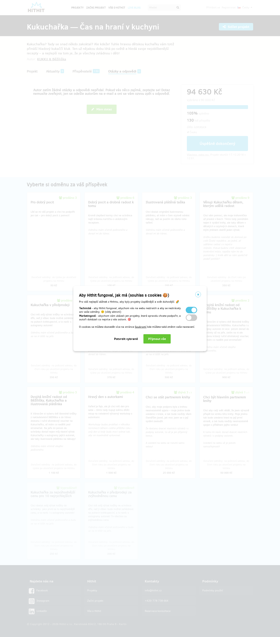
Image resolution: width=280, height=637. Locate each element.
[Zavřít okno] (198, 294)
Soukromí (140, 327)
